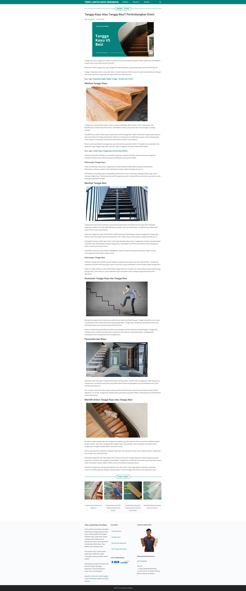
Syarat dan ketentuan (119, 543)
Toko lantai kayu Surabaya (102, 2)
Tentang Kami (116, 531)
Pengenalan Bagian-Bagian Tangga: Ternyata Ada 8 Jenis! (113, 79)
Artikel (147, 2)
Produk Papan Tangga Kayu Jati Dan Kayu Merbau (110, 151)
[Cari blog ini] (160, 2)
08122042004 (142, 561)
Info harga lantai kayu (119, 549)
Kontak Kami (116, 537)
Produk (125, 2)
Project (136, 2)
